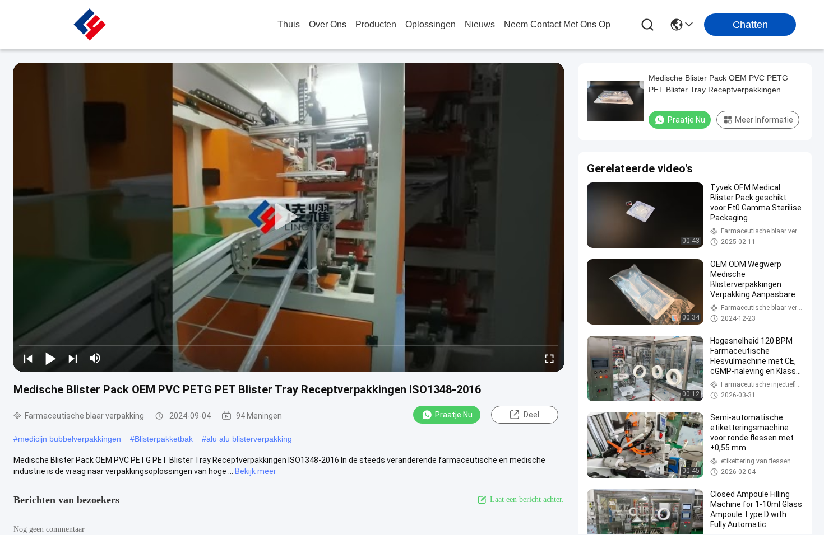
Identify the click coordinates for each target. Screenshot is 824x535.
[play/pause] (50, 358)
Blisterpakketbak (164, 438)
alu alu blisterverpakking (249, 438)
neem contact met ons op (557, 24)
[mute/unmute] (95, 358)
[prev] (28, 358)
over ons (327, 24)
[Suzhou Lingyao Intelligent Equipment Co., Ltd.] (89, 24)
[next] (73, 358)
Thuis (288, 24)
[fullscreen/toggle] (549, 358)
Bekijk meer (255, 471)
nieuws (480, 24)
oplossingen (430, 24)
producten (375, 24)
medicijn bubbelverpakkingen (69, 438)
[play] (289, 217)
